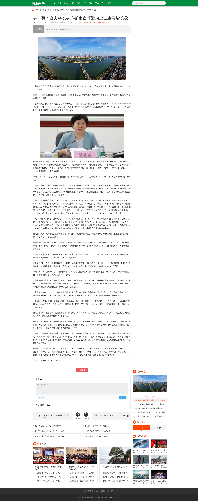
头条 (60, 3)
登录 (42, 397)
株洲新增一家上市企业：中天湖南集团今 (81, 473)
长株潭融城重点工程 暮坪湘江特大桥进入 (81, 481)
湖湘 (66, 3)
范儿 (103, 3)
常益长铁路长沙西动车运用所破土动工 (56, 416)
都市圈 (95, 22)
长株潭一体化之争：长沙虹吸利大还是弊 (150, 416)
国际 (91, 3)
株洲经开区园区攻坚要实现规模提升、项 (81, 477)
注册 (38, 397)
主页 (44, 10)
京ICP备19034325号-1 (113, 497)
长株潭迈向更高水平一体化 (103, 415)
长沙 (107, 22)
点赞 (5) (81, 370)
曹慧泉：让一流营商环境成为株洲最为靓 (49, 436)
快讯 (109, 3)
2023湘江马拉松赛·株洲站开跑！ (96, 436)
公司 (72, 3)
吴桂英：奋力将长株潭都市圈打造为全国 (150, 400)
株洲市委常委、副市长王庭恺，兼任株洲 (150, 412)
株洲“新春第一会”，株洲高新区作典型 (48, 426)
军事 (97, 3)
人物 (78, 3)
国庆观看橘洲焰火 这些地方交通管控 (149, 408)
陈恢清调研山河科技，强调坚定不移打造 (114, 473)
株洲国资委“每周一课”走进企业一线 (115, 477)
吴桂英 (86, 22)
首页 (53, 3)
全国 (99, 22)
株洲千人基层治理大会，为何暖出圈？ (98, 431)
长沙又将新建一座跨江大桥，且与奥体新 (49, 431)
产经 (84, 3)
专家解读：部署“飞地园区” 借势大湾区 (98, 426)
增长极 (103, 22)
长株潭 (55, 10)
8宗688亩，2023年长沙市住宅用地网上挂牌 (115, 481)
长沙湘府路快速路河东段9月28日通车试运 (149, 404)
